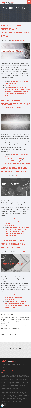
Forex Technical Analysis (12, 89)
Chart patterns (13, 159)
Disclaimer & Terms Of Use (8, 371)
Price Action (8, 91)
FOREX (20, 159)
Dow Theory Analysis (16, 229)
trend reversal (25, 163)
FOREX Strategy (24, 87)
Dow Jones (11, 227)
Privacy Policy (19, 371)
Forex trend (19, 303)
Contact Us (26, 371)
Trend (18, 163)
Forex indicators (13, 87)
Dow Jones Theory (21, 227)
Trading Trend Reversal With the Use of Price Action (15, 104)
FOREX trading (25, 89)
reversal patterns (10, 163)
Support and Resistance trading (19, 305)
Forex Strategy (24, 81)
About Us (4, 372)
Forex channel (22, 301)
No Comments (9, 85)
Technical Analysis (10, 83)
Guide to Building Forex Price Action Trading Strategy (13, 244)
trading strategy (10, 307)
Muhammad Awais (18, 41)
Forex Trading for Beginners (14, 221)
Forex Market (14, 81)
